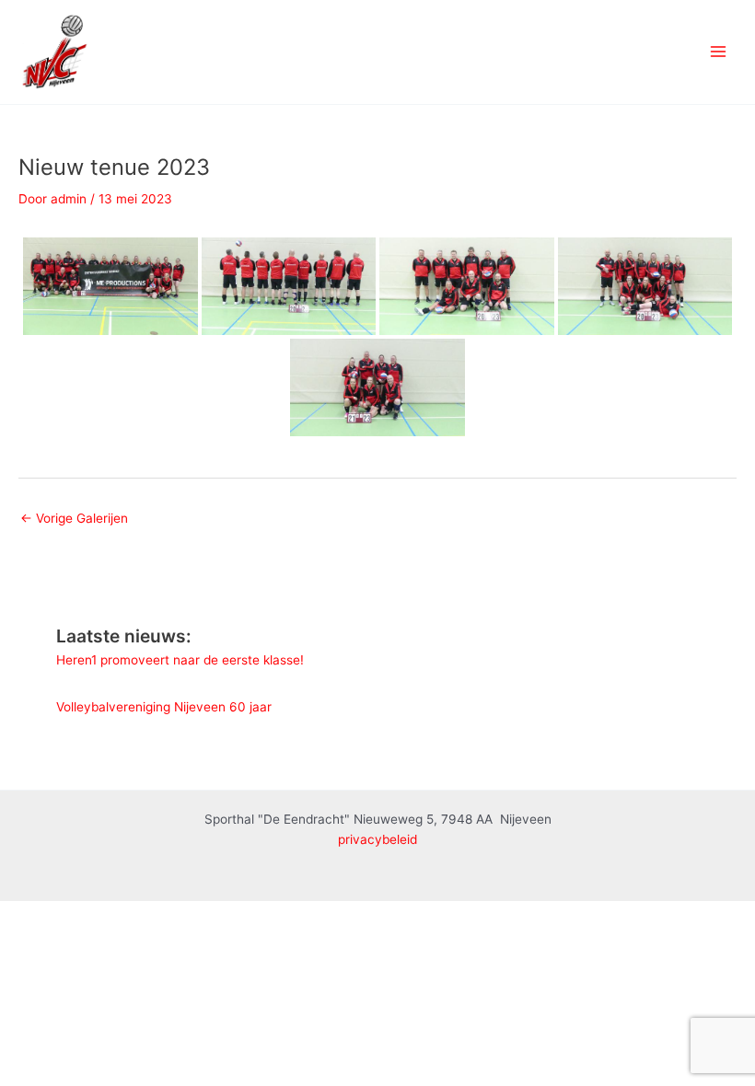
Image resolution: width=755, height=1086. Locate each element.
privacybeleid (377, 839)
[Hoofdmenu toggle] (719, 52)
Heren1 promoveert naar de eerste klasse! (180, 660)
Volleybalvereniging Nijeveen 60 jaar (164, 706)
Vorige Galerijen (74, 518)
